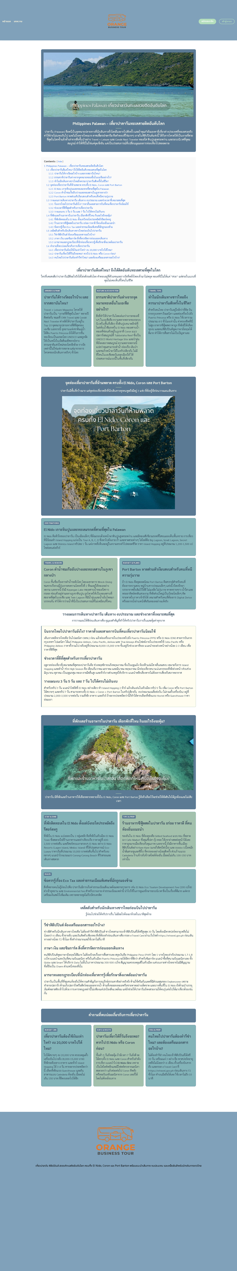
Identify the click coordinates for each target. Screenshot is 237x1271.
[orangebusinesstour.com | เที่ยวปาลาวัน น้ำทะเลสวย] (119, 20)
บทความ (18, 21)
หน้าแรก (6, 21)
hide (60, 161)
